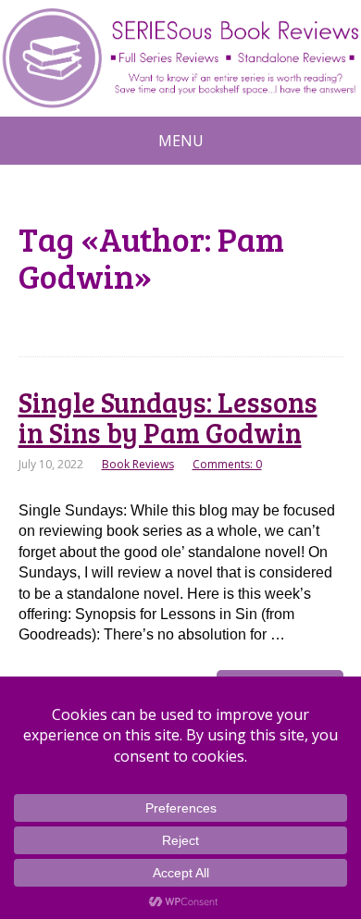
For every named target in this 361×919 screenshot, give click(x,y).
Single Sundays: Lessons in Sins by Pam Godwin (168, 417)
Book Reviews (138, 464)
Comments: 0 (227, 464)
